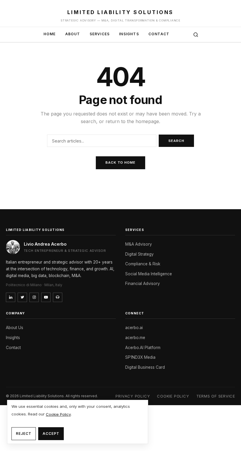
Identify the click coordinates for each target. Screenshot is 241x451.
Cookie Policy (173, 396)
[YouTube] (46, 297)
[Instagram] (34, 297)
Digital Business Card (145, 367)
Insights (129, 34)
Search (176, 141)
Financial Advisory (142, 283)
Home (49, 34)
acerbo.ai (134, 327)
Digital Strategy (139, 254)
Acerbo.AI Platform (142, 347)
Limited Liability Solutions (120, 12)
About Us (14, 327)
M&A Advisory (138, 244)
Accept (51, 433)
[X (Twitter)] (22, 297)
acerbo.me (135, 337)
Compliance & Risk (142, 263)
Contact (158, 34)
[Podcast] (57, 297)
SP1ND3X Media (140, 357)
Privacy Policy (133, 396)
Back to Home (120, 162)
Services (100, 34)
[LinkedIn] (10, 297)
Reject (23, 433)
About (72, 34)
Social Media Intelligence (148, 273)
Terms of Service (215, 396)
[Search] (195, 34)
